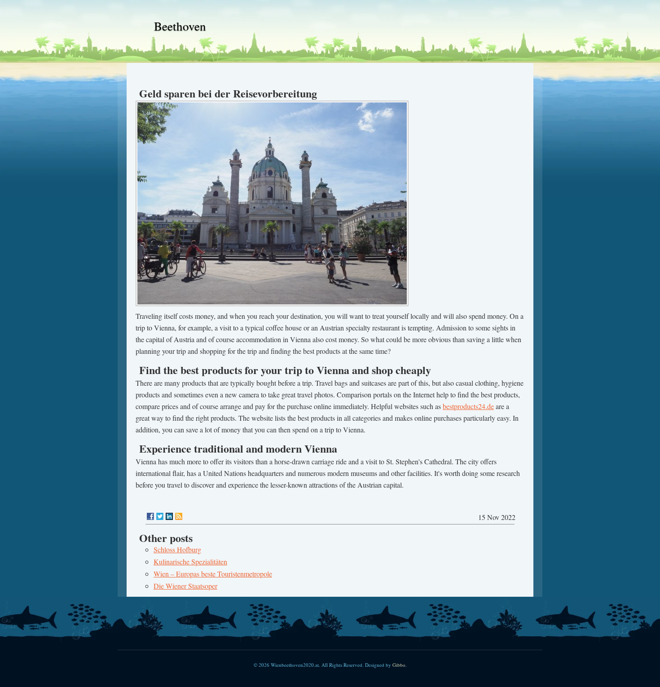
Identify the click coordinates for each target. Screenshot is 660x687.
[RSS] (178, 516)
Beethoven (180, 26)
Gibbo (398, 664)
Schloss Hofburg (177, 549)
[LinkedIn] (169, 516)
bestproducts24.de (468, 406)
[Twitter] (159, 516)
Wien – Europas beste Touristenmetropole (213, 573)
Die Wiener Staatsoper (185, 585)
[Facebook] (150, 516)
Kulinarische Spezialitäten (190, 561)
